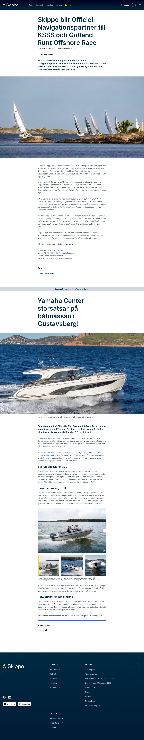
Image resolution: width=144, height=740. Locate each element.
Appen (59, 5)
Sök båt (53, 674)
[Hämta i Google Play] (24, 704)
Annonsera (90, 687)
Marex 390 (63, 471)
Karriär (88, 696)
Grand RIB (51, 455)
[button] (104, 530)
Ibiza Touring (65, 588)
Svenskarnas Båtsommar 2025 (98, 683)
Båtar (31, 5)
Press (87, 692)
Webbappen (55, 687)
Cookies (53, 727)
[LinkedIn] (9, 697)
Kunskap (49, 5)
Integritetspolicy (56, 723)
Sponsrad (43, 630)
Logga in (127, 5)
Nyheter (67, 5)
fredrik (62, 253)
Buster (69, 452)
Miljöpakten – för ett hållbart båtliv (99, 678)
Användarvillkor (56, 718)
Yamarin (76, 452)
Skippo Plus (55, 669)
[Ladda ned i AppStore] (9, 704)
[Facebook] (4, 697)
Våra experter (91, 674)
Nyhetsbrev (90, 701)
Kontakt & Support (93, 705)
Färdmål (39, 5)
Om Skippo (90, 669)
